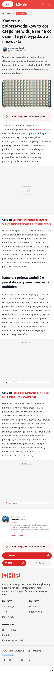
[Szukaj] (44, 4)
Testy (4, 611)
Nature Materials (36, 129)
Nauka (22, 14)
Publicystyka (35, 611)
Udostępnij (10, 555)
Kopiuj (41, 563)
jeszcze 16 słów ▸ (16, 535)
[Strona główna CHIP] (21, 4)
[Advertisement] (27, 362)
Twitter (8, 563)
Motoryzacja (8, 617)
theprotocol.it (8, 655)
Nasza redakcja (9, 630)
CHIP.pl (12, 651)
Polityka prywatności (12, 640)
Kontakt (6, 635)
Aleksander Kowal (16, 48)
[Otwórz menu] (49, 4)
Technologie (8, 606)
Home (8, 14)
